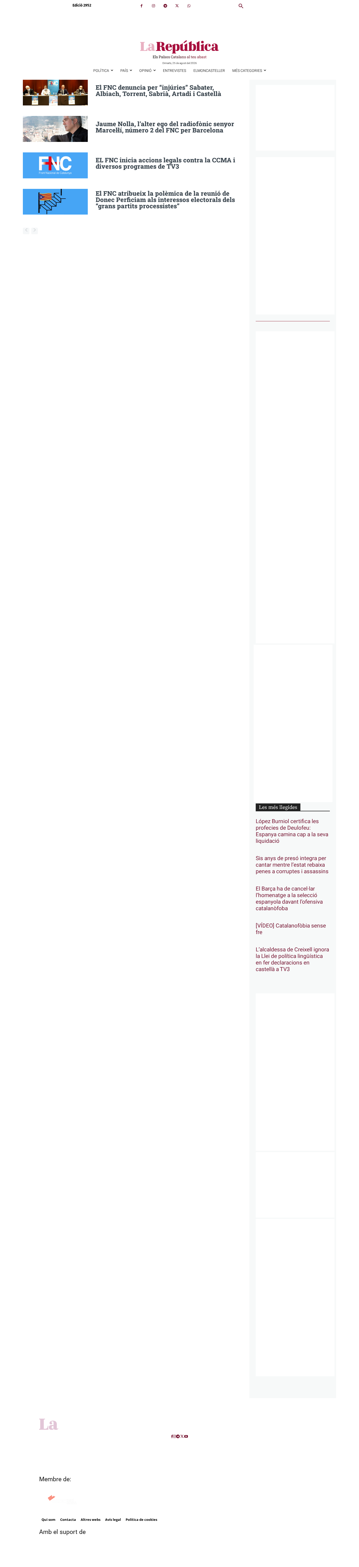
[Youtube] (186, 1436)
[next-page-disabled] (34, 231)
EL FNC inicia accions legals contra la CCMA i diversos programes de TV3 (165, 163)
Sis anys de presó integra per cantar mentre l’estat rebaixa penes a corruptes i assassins (292, 865)
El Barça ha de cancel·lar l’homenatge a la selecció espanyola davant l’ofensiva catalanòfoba (289, 899)
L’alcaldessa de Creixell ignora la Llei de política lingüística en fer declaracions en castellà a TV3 (292, 959)
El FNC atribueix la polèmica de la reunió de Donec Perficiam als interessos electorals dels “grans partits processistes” (165, 199)
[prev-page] (26, 231)
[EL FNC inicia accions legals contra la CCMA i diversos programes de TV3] (55, 165)
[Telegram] (165, 5)
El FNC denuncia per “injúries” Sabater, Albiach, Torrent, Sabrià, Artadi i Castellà (158, 90)
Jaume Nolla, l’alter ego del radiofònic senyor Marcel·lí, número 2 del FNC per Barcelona (165, 127)
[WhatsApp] (188, 5)
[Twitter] (177, 5)
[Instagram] (153, 5)
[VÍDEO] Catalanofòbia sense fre (291, 929)
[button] (241, 6)
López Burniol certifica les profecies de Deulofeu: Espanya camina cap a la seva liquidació (292, 831)
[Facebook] (141, 5)
